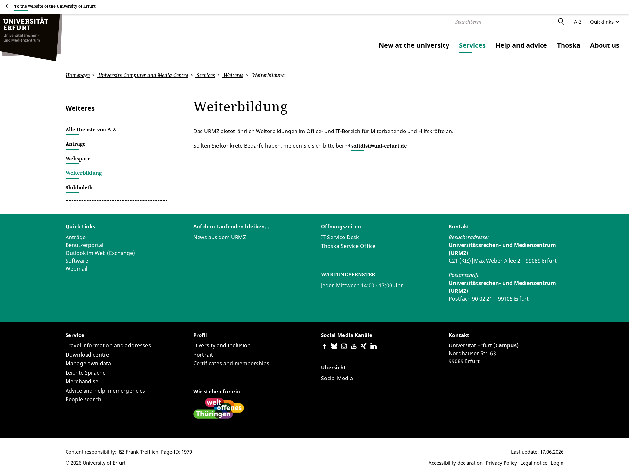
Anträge (76, 237)
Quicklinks (602, 21)
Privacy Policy (501, 462)
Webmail (76, 268)
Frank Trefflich (142, 452)
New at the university (414, 45)
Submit (561, 21)
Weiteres (232, 75)
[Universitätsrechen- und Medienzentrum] (31, 37)
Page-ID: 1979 (176, 452)
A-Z (578, 21)
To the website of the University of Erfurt (55, 6)
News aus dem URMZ (219, 237)
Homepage (78, 75)
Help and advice (521, 45)
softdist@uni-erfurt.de (379, 145)
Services (472, 45)
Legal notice (533, 462)
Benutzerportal (84, 245)
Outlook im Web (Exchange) (100, 252)
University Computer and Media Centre (142, 75)
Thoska (568, 45)
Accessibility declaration (456, 462)
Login (557, 462)
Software (77, 260)
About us (604, 45)
